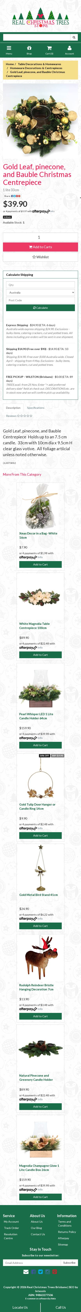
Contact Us (38, 1234)
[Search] (74, 37)
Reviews (11, 415)
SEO (71, 1287)
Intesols (40, 1291)
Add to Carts (42, 247)
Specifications (35, 407)
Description (13, 407)
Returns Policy (67, 1231)
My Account (11, 1221)
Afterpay (63, 1238)
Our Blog (36, 1228)
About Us (37, 1221)
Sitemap (63, 1244)
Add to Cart (40, 564)
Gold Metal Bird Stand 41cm (38, 895)
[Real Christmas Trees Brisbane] (40, 15)
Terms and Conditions (65, 1223)
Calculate (42, 307)
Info (52, 211)
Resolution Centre (10, 1236)
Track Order (11, 1228)
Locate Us (20, 1307)
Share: (7, 196)
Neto (53, 1298)
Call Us (61, 1307)
